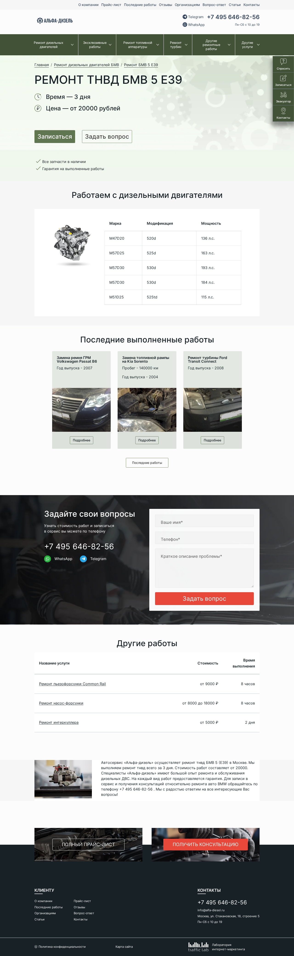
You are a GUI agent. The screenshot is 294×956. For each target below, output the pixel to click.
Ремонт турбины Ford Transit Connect (207, 359)
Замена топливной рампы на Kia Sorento (145, 359)
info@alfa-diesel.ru (211, 910)
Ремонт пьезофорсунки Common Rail (72, 683)
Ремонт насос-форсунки (61, 703)
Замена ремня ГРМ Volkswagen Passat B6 (77, 359)
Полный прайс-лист (88, 844)
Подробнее (81, 440)
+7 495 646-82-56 (233, 17)
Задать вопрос (107, 136)
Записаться (54, 136)
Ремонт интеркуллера (59, 722)
